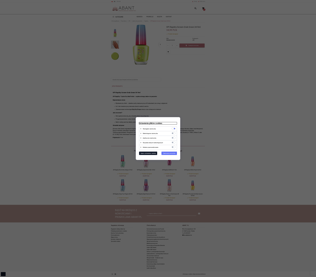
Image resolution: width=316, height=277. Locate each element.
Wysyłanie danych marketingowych (153, 142)
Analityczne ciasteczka (149, 138)
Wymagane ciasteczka (149, 129)
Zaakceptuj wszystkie (169, 153)
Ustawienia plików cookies (150, 123)
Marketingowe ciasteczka (150, 133)
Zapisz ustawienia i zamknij (148, 153)
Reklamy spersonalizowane (150, 147)
